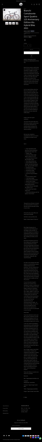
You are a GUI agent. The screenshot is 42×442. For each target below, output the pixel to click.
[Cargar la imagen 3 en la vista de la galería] (13, 23)
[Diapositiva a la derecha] (20, 23)
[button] (2, 4)
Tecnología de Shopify (16, 439)
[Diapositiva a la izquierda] (4, 23)
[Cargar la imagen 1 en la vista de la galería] (6, 23)
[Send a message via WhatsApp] (40, 438)
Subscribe (21, 428)
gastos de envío (27, 32)
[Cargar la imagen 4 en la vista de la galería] (17, 23)
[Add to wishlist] (31, 56)
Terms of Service (6, 405)
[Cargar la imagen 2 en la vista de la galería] (10, 23)
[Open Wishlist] (36, 4)
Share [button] (26, 397)
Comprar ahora (31, 52)
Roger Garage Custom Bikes (9, 439)
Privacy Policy (5, 408)
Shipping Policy (5, 413)
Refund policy (5, 410)
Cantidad (25, 43)
